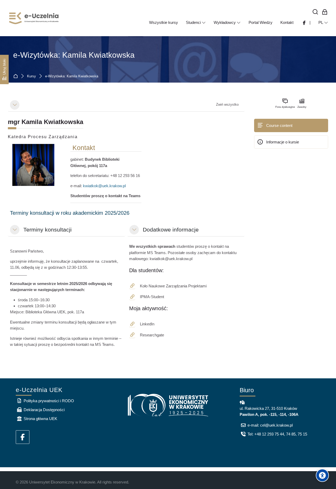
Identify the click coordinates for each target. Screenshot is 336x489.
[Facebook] (22, 437)
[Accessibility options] (322, 475)
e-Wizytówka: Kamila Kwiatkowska (74, 55)
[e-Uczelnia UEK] (34, 18)
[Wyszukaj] (315, 12)
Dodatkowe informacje (171, 230)
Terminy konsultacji (47, 230)
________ (64, 262)
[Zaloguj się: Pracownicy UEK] (325, 12)
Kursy (31, 76)
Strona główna (16, 76)
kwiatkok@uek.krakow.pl (104, 186)
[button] (14, 105)
